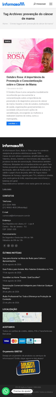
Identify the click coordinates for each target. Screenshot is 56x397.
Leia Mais (11, 123)
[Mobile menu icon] (50, 4)
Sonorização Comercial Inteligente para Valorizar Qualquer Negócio (28, 286)
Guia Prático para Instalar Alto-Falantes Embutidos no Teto (28, 269)
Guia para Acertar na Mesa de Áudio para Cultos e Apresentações (24, 259)
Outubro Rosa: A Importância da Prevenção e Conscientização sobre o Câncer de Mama (26, 81)
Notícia (7, 41)
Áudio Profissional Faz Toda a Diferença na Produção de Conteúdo (27, 297)
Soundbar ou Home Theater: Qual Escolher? (21, 277)
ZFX (16, 387)
